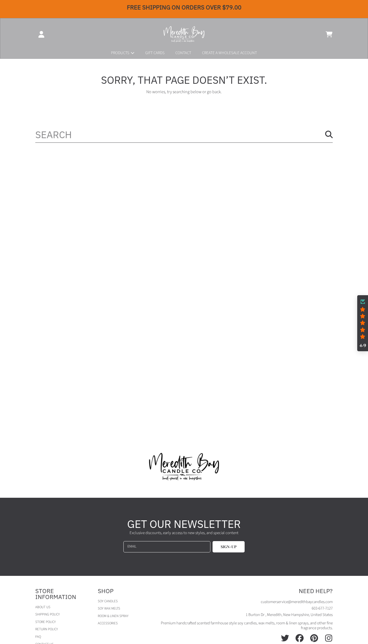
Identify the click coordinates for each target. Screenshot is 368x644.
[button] (329, 34)
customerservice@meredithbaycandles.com (297, 602)
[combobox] (184, 134)
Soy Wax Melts (109, 608)
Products (120, 53)
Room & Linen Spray (113, 616)
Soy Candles (108, 601)
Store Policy (45, 621)
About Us (42, 607)
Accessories (108, 623)
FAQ (38, 636)
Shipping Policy (47, 614)
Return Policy (46, 629)
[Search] (328, 134)
